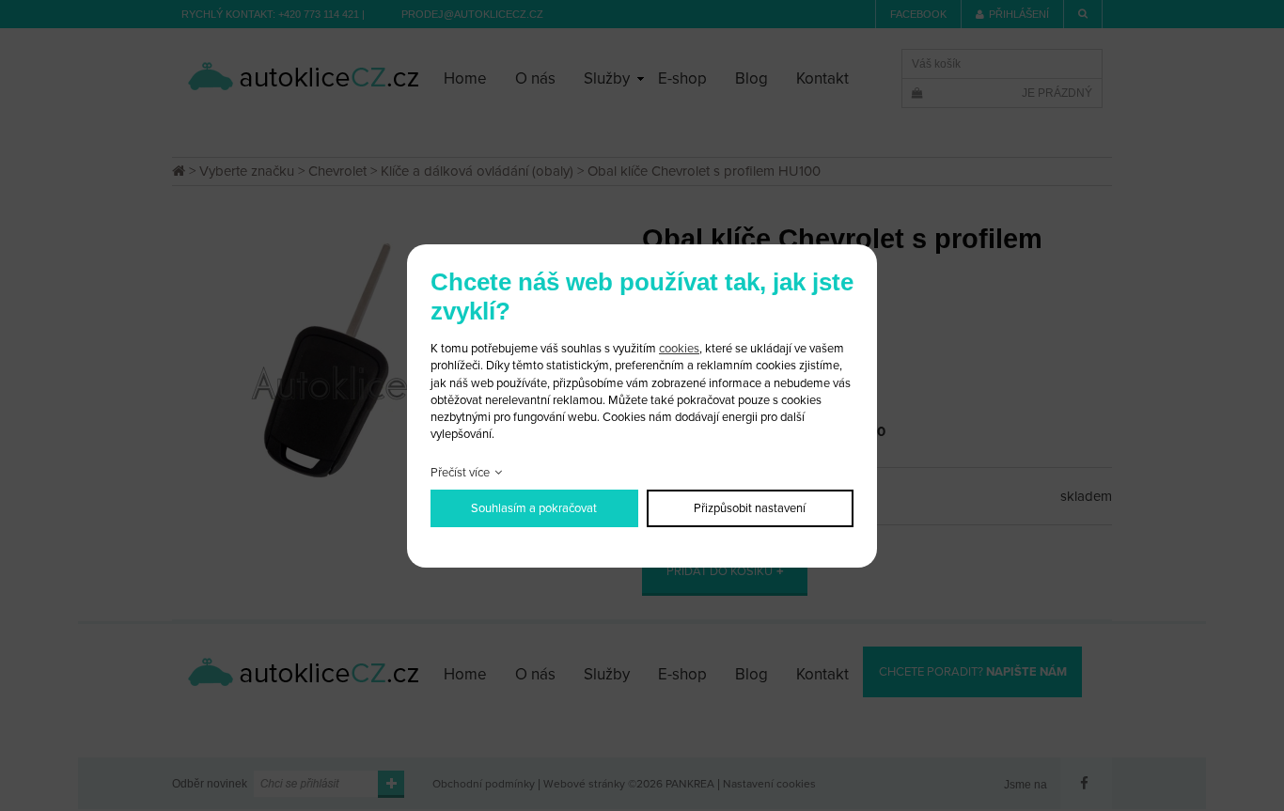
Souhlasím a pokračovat (534, 508)
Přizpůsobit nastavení (750, 508)
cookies (679, 348)
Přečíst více (460, 472)
